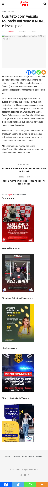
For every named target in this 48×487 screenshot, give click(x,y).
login (10, 194)
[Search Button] (45, 4)
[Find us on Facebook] (18, 475)
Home (4, 12)
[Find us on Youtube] (25, 475)
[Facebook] (28, 72)
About (7, 457)
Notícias (11, 12)
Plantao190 (9, 31)
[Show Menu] (3, 4)
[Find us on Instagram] (28, 475)
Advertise (16, 457)
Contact (39, 457)
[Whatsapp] (38, 72)
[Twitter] (33, 72)
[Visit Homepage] (24, 3)
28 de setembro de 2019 (27, 31)
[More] (43, 72)
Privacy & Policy (28, 457)
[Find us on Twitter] (21, 475)
